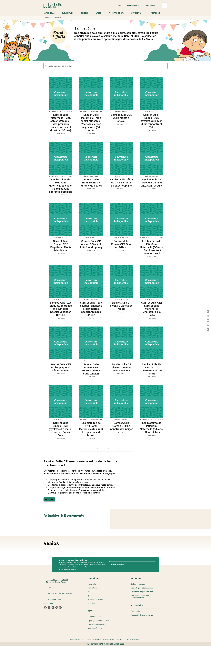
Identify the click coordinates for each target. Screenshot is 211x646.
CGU (117, 639)
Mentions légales (108, 639)
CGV (121, 639)
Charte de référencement (133, 639)
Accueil (47, 17)
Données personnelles (77, 639)
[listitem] (45, 607)
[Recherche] (164, 5)
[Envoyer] (152, 564)
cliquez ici (72, 569)
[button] (118, 5)
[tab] (50, 13)
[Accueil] (53, 5)
